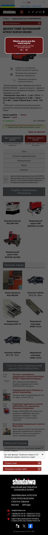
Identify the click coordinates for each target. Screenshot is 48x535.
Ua (21, 50)
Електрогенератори (22, 498)
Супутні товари (20, 501)
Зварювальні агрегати (24, 495)
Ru (27, 50)
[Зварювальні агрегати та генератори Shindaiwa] (24, 482)
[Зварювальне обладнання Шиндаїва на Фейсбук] (30, 526)
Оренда (26, 504)
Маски (15, 504)
